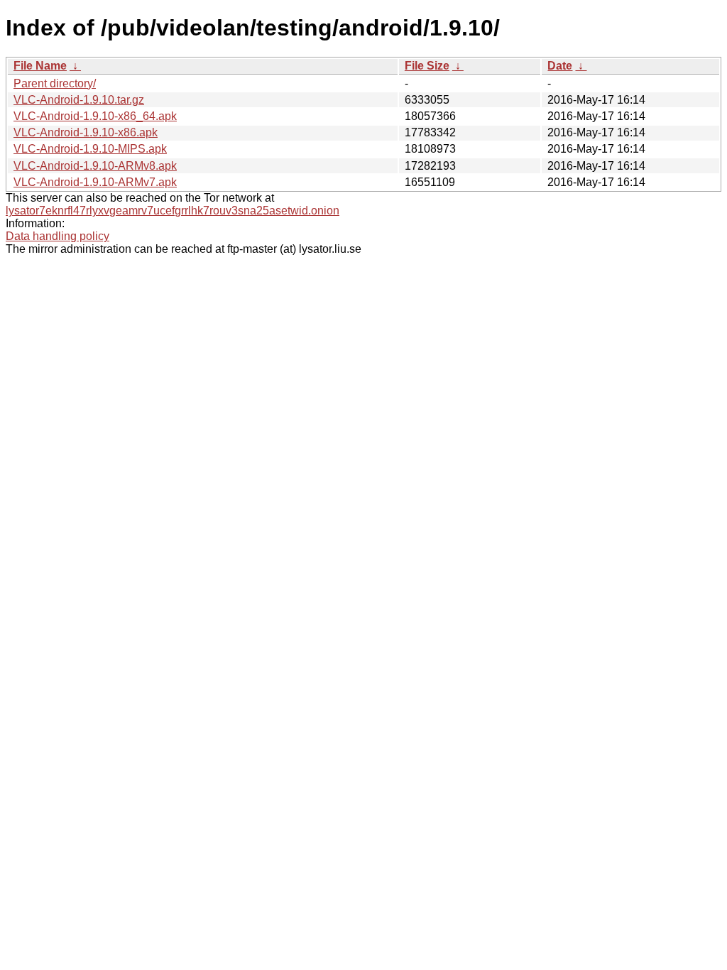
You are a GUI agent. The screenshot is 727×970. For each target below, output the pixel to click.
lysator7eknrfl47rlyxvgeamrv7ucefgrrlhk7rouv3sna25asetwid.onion (172, 211)
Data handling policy (57, 236)
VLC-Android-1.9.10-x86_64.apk (95, 116)
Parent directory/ (54, 83)
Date (559, 66)
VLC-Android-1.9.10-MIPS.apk (90, 149)
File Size (427, 66)
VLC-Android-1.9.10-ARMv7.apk (95, 182)
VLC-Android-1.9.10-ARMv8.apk (95, 166)
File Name (40, 66)
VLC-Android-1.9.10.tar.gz (78, 100)
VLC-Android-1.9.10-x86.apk (85, 132)
